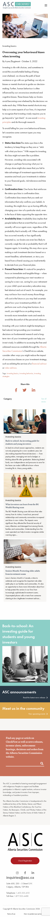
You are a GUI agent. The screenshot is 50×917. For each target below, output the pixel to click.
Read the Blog (40, 681)
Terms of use (11, 914)
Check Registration (25, 860)
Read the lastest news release (34, 697)
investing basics (12, 373)
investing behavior (26, 373)
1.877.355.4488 (21, 896)
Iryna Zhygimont (12, 61)
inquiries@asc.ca (20, 878)
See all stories (43, 400)
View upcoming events (36, 714)
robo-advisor (11, 367)
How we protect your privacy (33, 914)
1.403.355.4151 (23, 893)
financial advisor (39, 363)
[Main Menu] (46, 5)
